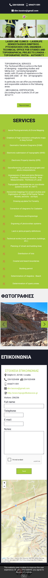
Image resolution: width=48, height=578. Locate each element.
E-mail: (8, 419)
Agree (24, 576)
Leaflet (4, 558)
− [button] (4, 486)
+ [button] (4, 482)
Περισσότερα (24, 105)
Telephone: (10, 410)
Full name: (9, 401)
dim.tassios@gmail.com (18, 388)
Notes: (7, 429)
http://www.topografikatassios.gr (22, 393)
